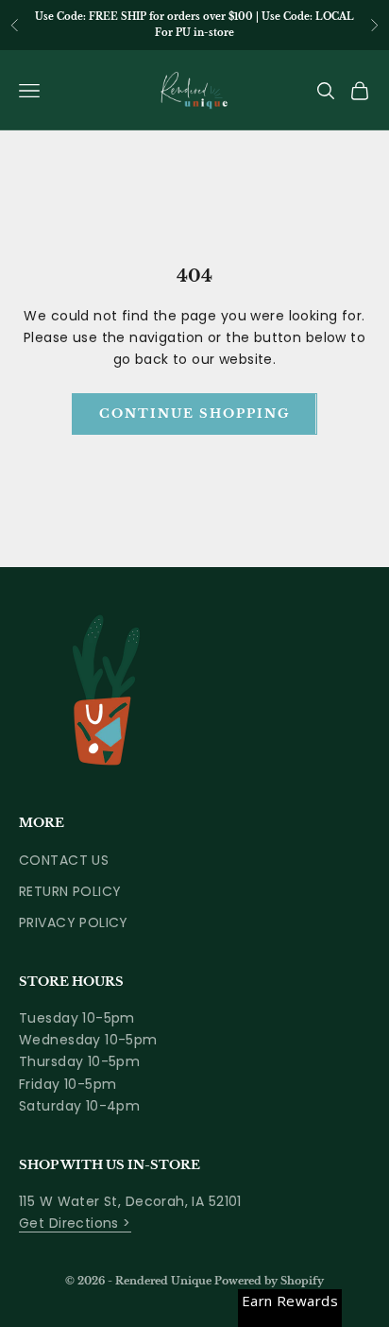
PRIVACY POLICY (73, 922)
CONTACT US (64, 860)
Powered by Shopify (269, 1280)
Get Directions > (75, 1223)
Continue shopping (194, 413)
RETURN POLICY (70, 891)
